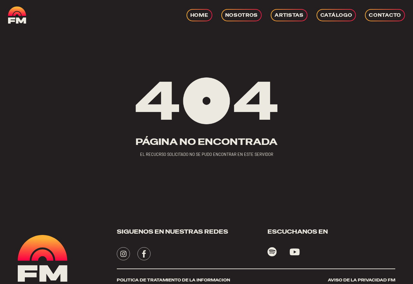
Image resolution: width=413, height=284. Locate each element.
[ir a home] (17, 15)
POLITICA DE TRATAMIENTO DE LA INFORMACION (173, 280)
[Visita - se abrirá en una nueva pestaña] (123, 253)
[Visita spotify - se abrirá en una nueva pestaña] (272, 252)
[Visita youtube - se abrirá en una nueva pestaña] (295, 252)
